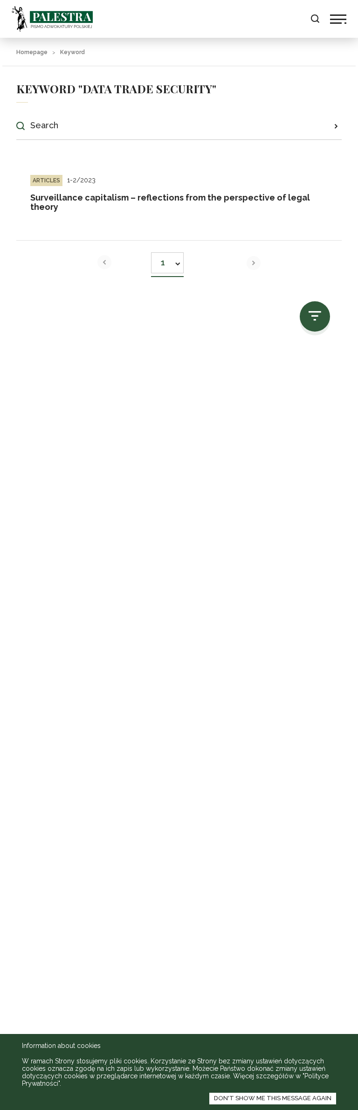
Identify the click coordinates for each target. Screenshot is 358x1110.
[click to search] (336, 126)
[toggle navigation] (338, 19)
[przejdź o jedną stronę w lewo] (104, 262)
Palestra (52, 19)
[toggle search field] (315, 19)
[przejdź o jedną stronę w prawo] (254, 263)
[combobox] (167, 260)
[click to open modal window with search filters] (315, 316)
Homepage (32, 52)
